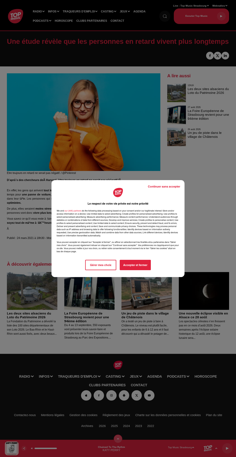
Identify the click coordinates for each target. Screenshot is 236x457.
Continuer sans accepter (164, 186)
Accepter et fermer (135, 265)
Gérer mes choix (100, 265)
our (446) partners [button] (72, 210)
